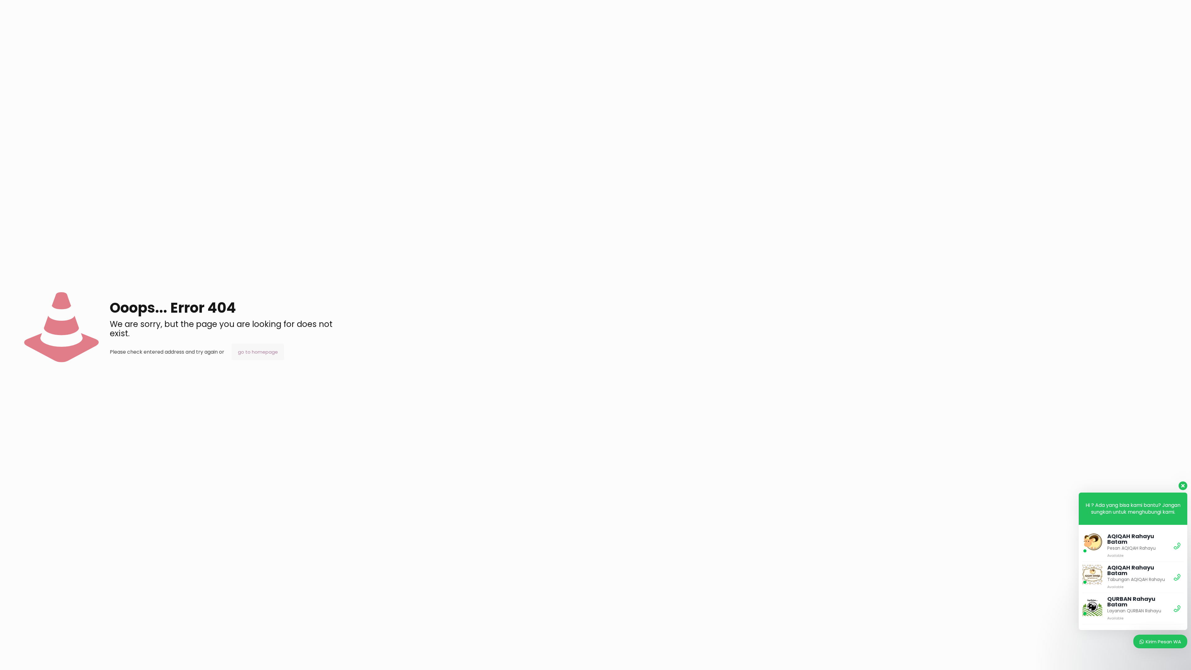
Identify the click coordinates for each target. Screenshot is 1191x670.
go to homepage (258, 352)
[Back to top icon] (1161, 657)
